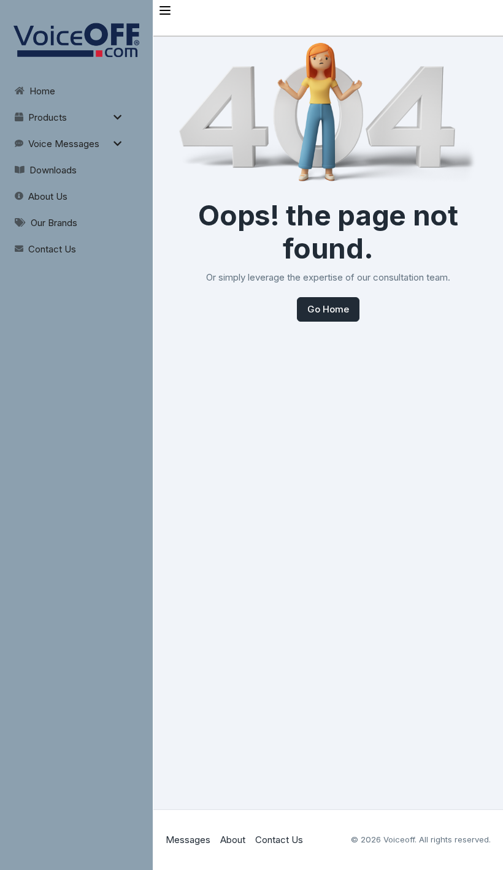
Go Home (328, 309)
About (232, 839)
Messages (188, 839)
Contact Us (279, 839)
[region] (76, 131)
